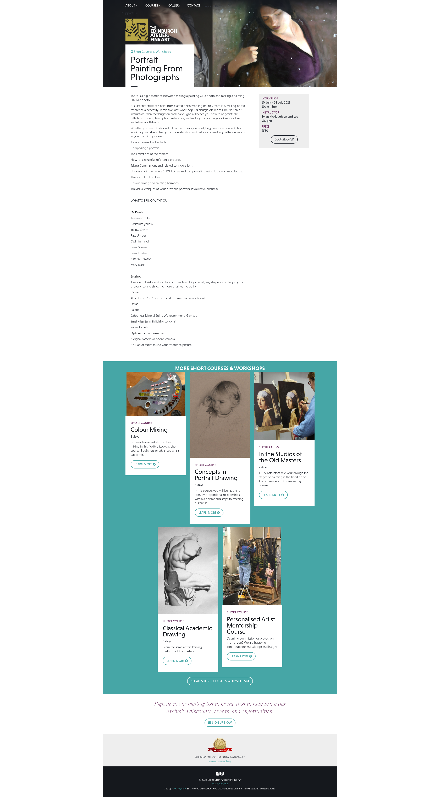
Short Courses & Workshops (152, 51)
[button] (132, 5)
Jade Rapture (179, 788)
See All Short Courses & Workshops (220, 681)
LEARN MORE (145, 464)
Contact (193, 5)
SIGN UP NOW (220, 722)
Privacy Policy (220, 783)
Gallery (174, 5)
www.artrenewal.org (220, 761)
